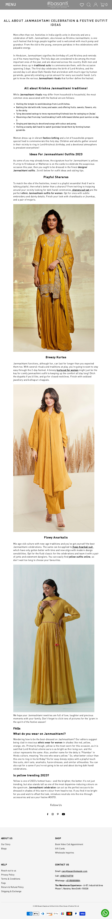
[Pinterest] (58, 814)
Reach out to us (8, 870)
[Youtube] (63, 814)
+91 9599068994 (73, 880)
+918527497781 (67, 876)
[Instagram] (53, 814)
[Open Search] (89, 5)
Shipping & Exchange (11, 891)
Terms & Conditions (10, 878)
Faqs (3, 882)
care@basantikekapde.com (74, 871)
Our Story (5, 844)
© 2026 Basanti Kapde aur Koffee (43, 906)
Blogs (4, 848)
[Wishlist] (82, 4)
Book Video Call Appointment (69, 844)
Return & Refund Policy (12, 887)
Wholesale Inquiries (64, 852)
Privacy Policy (7, 874)
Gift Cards (60, 848)
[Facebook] (47, 814)
